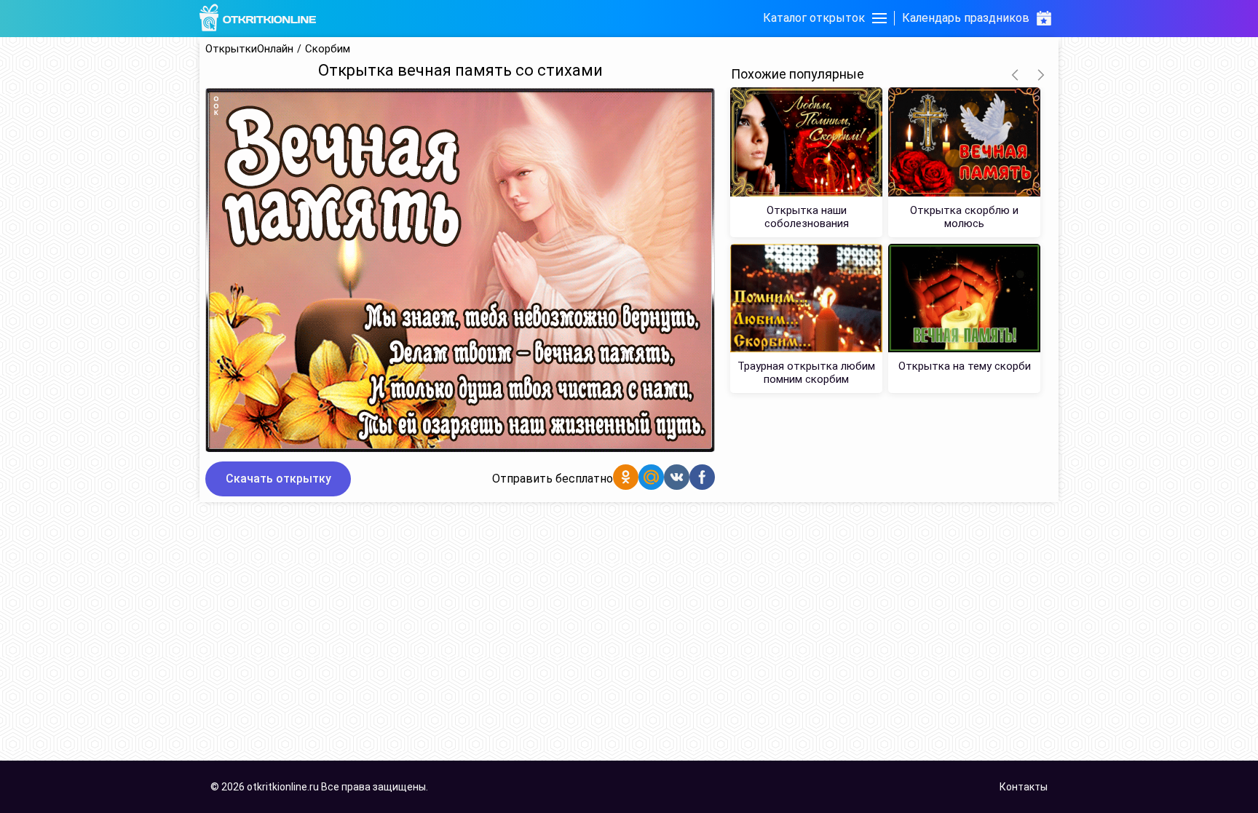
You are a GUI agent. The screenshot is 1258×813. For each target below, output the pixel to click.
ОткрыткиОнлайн (249, 49)
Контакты (1024, 787)
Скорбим (327, 49)
